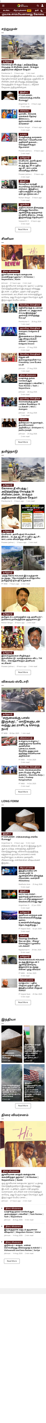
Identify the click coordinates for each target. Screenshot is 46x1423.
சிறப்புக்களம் (20, 10)
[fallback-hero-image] (23, 47)
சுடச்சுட (6, 10)
